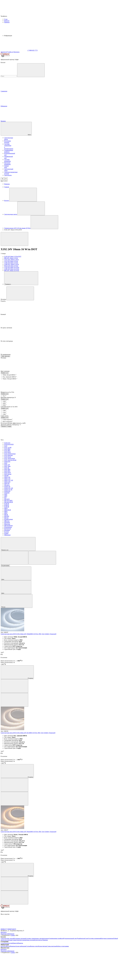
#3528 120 (7, 486)
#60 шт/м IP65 (8, 500)
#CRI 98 (6, 507)
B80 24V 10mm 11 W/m (11, 258)
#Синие (6, 531)
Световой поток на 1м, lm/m (9, 406)
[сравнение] (14, 686)
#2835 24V (7, 482)
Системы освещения (7, 160)
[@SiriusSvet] (40, 927)
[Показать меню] (23, 195)
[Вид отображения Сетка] (14, 558)
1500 (5, 410)
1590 (5, 414)
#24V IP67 (7, 471)
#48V (5, 496)
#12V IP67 (7, 450)
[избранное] (14, 700)
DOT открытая (8, 421)
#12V (5, 446)
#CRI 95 (6, 505)
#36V (5, 494)
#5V (5, 497)
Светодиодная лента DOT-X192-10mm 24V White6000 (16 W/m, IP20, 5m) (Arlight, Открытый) (28, 634)
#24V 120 (7, 464)
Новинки (7, 184)
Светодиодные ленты (7, 938)
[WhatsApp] (14, 50)
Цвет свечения (5, 371)
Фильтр (3, 607)
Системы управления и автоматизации (37, 938)
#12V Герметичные (10, 453)
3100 (5, 401)
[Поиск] (31, 70)
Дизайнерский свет (82, 938)
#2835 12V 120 (8, 480)
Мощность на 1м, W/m (7, 392)
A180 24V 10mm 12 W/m (11, 264)
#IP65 (5, 511)
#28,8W (6, 475)
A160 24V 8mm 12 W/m (11, 262)
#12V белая (7, 457)
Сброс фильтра (5, 356)
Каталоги (3, 946)
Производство (8, 943)
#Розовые (7, 530)
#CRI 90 (6, 503)
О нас (6, 19)
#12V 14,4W (7, 447)
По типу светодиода (7, 341)
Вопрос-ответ (34, 946)
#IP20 (5, 508)
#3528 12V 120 (8, 488)
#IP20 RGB (7, 510)
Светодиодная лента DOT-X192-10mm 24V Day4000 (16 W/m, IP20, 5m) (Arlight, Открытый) (28, 732)
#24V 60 (6, 468)
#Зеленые (7, 522)
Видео (8, 946)
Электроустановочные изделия (25, 940)
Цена (2, 579)
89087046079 (12, 929)
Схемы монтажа (51, 946)
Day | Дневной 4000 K (10, 377)
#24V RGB (7, 472)
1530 (5, 412)
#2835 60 (6, 483)
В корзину (30, 678)
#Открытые (7, 528)
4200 (5, 403)
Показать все (5, 550)
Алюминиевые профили (8, 151)
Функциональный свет (70, 938)
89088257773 (4, 929)
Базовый (3, 314)
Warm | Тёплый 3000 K (10, 379)
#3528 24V (7, 491)
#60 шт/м (6, 499)
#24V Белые (7, 474)
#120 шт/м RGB (8, 444)
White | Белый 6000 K (9, 375)
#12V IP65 (7, 449)
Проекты (6, 22)
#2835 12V (7, 478)
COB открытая (8, 419)
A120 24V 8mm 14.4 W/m (11, 267)
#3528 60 (6, 492)
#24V (5, 463)
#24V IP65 (7, 469)
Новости (6, 20)
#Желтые (6, 521)
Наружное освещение (7, 163)
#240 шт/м (7, 461)
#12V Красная (8, 455)
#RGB (6, 514)
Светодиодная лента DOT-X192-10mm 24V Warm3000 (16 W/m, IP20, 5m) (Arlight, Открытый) (28, 831)
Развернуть (8, 284)
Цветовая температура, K (8, 397)
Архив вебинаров (20, 946)
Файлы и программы (62, 946)
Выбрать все (4, 373)
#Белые (6, 517)
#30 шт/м (6, 485)
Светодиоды (8, 175)
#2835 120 (7, 477)
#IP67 (5, 513)
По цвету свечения (6, 327)
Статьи (28, 946)
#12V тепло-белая (9, 458)
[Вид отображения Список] (42, 558)
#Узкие (6, 533)
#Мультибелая (8, 525)
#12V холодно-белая (10, 460)
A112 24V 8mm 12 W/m (11, 261)
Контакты (16, 52)
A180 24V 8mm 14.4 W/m (11, 269)
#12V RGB (7, 452)
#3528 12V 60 (8, 489)
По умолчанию (5, 565)
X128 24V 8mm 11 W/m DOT (12, 256)
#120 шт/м (7, 443)
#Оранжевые (8, 527)
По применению (6, 354)
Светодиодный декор (10, 940)
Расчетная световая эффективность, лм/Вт (13, 423)
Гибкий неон (6, 166)
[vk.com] (14, 927)
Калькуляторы (42, 946)
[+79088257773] (66, 927)
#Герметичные (8, 519)
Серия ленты (4, 416)
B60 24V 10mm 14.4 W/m (11, 270)
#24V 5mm (7, 466)
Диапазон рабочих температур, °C (11, 424)
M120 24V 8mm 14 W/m (11, 266)
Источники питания (7, 141)
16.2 (4, 396)
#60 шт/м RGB (8, 502)
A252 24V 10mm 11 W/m (11, 259)
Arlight (13, 935)
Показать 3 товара (6, 426)
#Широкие (7, 535)
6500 (5, 405)
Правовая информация (7, 933)
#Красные (7, 524)
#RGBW (6, 516)
